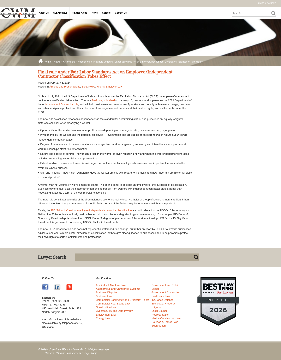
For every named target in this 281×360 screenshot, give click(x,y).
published (109, 100)
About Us (44, 12)
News (95, 12)
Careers (106, 12)
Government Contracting (165, 292)
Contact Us (121, 12)
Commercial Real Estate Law (113, 303)
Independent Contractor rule (61, 104)
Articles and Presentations (76, 61)
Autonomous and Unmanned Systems (118, 288)
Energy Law (103, 318)
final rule (97, 100)
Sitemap (60, 353)
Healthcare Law (160, 296)
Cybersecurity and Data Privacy (114, 310)
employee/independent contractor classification (104, 210)
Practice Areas (79, 12)
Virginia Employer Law (109, 86)
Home (47, 61)
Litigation (156, 307)
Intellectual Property (163, 303)
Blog (84, 86)
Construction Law (106, 307)
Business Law (104, 296)
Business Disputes (107, 292)
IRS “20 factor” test (62, 210)
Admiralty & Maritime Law (111, 285)
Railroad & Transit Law (164, 321)
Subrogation (158, 325)
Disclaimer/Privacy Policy (81, 353)
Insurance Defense (162, 299)
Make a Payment (267, 3)
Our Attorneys (60, 12)
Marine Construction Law (166, 318)
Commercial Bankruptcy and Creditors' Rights (122, 299)
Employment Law (106, 314)
